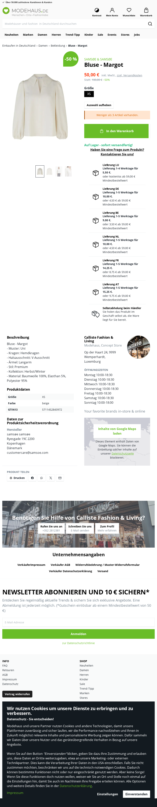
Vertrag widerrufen (17, 694)
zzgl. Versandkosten (129, 75)
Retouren (8, 670)
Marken (84, 693)
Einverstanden (136, 794)
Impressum (15, 793)
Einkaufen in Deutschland (18, 45)
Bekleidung (58, 45)
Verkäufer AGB (60, 565)
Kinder (84, 679)
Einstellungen (107, 794)
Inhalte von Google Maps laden (117, 431)
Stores (84, 698)
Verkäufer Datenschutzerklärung (70, 571)
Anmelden (78, 634)
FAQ (4, 665)
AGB (5, 675)
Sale (82, 684)
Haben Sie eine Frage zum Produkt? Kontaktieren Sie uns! (117, 152)
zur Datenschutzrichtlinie (78, 643)
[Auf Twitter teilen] (51, 477)
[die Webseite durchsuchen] (150, 23)
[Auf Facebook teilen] (32, 477)
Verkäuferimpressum (31, 565)
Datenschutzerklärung (76, 786)
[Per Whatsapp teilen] (42, 477)
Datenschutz (10, 684)
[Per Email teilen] (60, 477)
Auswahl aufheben (99, 105)
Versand (102, 571)
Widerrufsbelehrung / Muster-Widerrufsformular (107, 565)
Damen (43, 45)
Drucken (19, 478)
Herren (84, 675)
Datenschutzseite (123, 453)
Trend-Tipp (87, 688)
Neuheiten (86, 665)
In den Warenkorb (120, 131)
